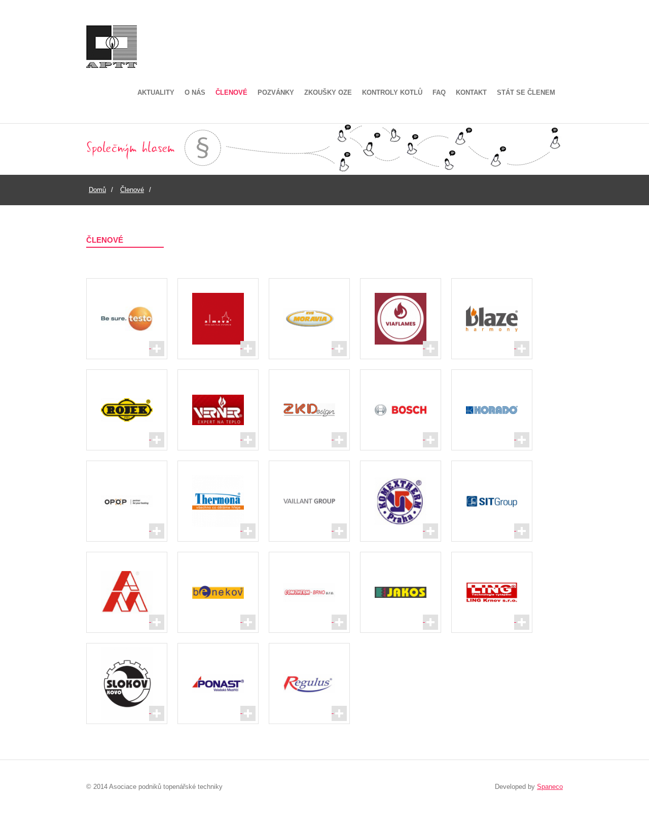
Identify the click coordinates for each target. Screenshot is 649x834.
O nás (195, 92)
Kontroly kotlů (392, 92)
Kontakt (471, 92)
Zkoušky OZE (328, 92)
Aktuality (155, 92)
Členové (231, 92)
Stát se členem (526, 92)
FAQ (439, 92)
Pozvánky (276, 92)
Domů (97, 190)
